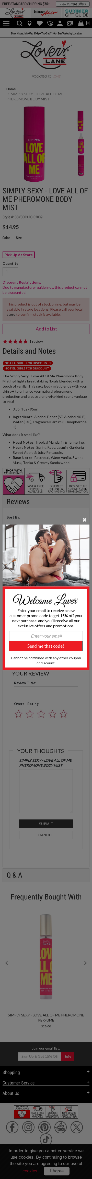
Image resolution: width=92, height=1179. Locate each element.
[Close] (85, 519)
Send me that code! (45, 645)
